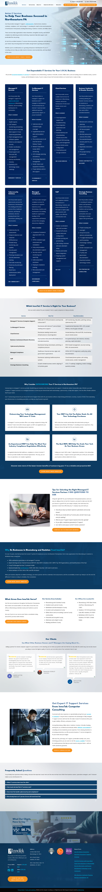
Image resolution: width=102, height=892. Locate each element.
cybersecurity (29, 24)
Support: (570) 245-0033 (77, 1)
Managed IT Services (14, 178)
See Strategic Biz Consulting (84, 270)
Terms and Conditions (30, 890)
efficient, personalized (84, 727)
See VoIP (58, 269)
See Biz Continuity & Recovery (85, 162)
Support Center (71, 4)
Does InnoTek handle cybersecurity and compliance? (22, 792)
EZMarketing (81, 890)
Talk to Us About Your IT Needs (18, 57)
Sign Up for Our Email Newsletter (17, 879)
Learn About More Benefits (51, 471)
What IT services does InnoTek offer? (18, 782)
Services (24, 4)
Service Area (32, 4)
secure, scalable (80, 741)
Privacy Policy (21, 890)
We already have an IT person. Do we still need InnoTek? (24, 796)
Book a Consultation (88, 4)
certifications (24, 568)
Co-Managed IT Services (36, 179)
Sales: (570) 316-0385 (91, 1)
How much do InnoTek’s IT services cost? (19, 787)
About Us (39, 4)
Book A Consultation (62, 750)
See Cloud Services (61, 161)
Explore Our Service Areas (16, 621)
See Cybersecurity (13, 281)
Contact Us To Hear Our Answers (66, 529)
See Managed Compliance (36, 280)
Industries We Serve (48, 4)
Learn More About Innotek (17, 581)
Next (97, 669)
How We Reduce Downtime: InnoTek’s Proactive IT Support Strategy (82, 854)
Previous (4, 669)
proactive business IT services (20, 74)
